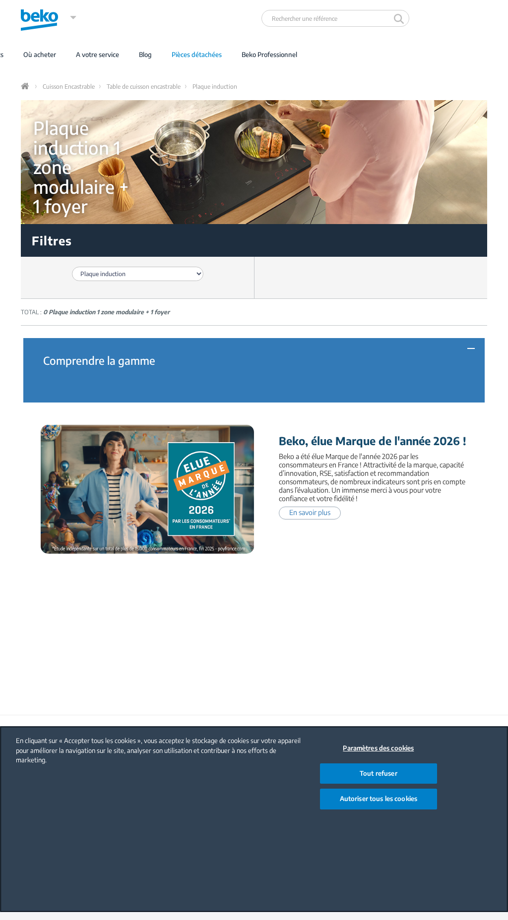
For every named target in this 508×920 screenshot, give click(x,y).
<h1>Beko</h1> (49, 18)
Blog (145, 54)
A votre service (97, 54)
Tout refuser (378, 773)
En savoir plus (309, 512)
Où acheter (39, 54)
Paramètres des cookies (378, 748)
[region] (254, 819)
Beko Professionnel (269, 54)
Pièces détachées (197, 54)
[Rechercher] (400, 18)
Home (26, 86)
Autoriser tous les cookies (378, 799)
